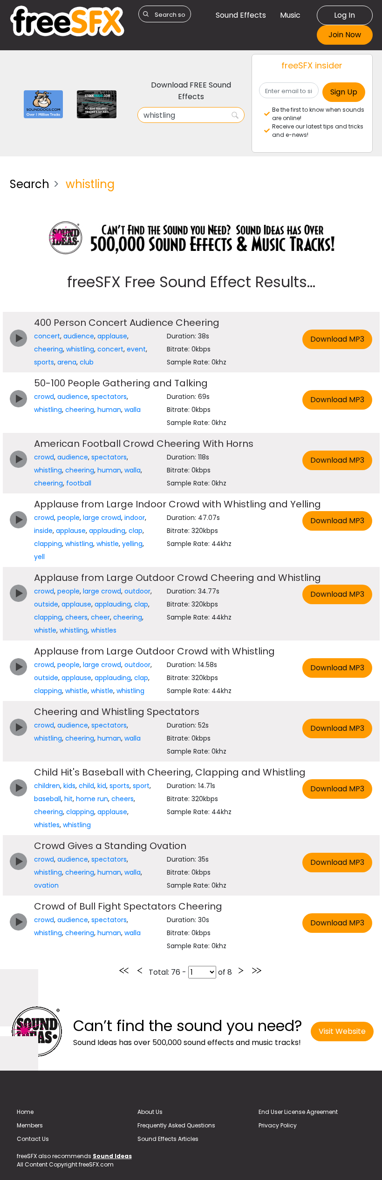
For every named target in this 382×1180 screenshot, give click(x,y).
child (86, 785)
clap (136, 530)
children (47, 785)
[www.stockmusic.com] (96, 103)
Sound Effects (241, 15)
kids (69, 785)
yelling (132, 543)
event (136, 349)
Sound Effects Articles (167, 1139)
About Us (150, 1112)
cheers (76, 617)
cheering (48, 349)
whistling (80, 349)
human (109, 409)
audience (78, 336)
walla (132, 409)
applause (112, 336)
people (68, 517)
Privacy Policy (278, 1125)
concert (47, 336)
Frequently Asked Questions (176, 1125)
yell (39, 556)
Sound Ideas (112, 1156)
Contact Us (33, 1139)
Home (25, 1112)
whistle (107, 543)
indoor (134, 517)
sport (141, 785)
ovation (46, 885)
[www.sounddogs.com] (43, 103)
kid (101, 785)
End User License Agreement (298, 1112)
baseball (47, 798)
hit (68, 798)
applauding (107, 530)
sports (44, 362)
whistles (103, 630)
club (87, 362)
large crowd (102, 517)
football (78, 483)
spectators (109, 396)
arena (66, 362)
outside (46, 604)
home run (92, 798)
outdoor (137, 591)
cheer (100, 617)
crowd (44, 396)
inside (43, 530)
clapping (48, 543)
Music (290, 15)
